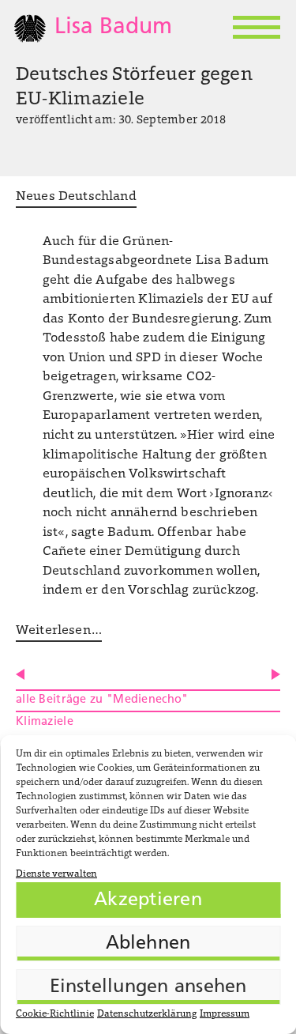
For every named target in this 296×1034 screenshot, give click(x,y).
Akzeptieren (148, 900)
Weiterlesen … (59, 631)
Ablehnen (148, 943)
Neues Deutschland (76, 197)
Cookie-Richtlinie (55, 1014)
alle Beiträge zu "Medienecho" (102, 700)
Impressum (224, 1014)
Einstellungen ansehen (148, 987)
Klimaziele (44, 722)
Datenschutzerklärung (147, 1014)
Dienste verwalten (56, 874)
